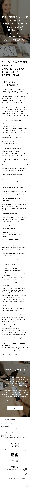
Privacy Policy (21, 478)
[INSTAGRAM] (17, 461)
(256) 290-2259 (9, 432)
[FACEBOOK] (13, 461)
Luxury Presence (15, 471)
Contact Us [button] (15, 408)
